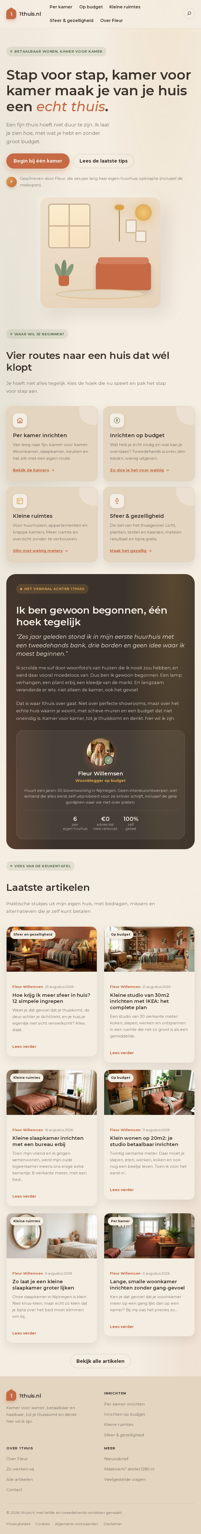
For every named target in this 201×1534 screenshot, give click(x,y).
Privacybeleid (18, 1524)
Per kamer (120, 1221)
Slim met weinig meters (38, 550)
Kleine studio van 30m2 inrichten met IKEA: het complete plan (139, 1001)
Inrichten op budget (124, 1414)
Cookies (42, 1524)
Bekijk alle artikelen (100, 1361)
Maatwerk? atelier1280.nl (129, 1468)
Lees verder (24, 1047)
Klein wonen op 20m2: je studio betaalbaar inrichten (144, 1141)
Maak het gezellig (128, 550)
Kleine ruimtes (26, 1078)
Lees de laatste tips (104, 161)
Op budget (120, 934)
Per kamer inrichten (124, 1404)
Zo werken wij (20, 1468)
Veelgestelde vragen (125, 1479)
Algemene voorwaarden (76, 1524)
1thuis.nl (30, 14)
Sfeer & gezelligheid (124, 1434)
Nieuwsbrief (116, 1458)
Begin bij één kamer (38, 161)
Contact (14, 1489)
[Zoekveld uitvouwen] (189, 13)
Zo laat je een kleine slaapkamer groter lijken (43, 1285)
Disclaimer (112, 1524)
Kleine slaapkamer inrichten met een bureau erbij (47, 1141)
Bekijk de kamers (31, 470)
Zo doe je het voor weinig (137, 470)
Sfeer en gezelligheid (32, 934)
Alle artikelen (19, 1479)
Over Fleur (17, 1458)
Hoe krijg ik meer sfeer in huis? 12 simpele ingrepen (51, 998)
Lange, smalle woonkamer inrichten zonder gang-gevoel (147, 1285)
